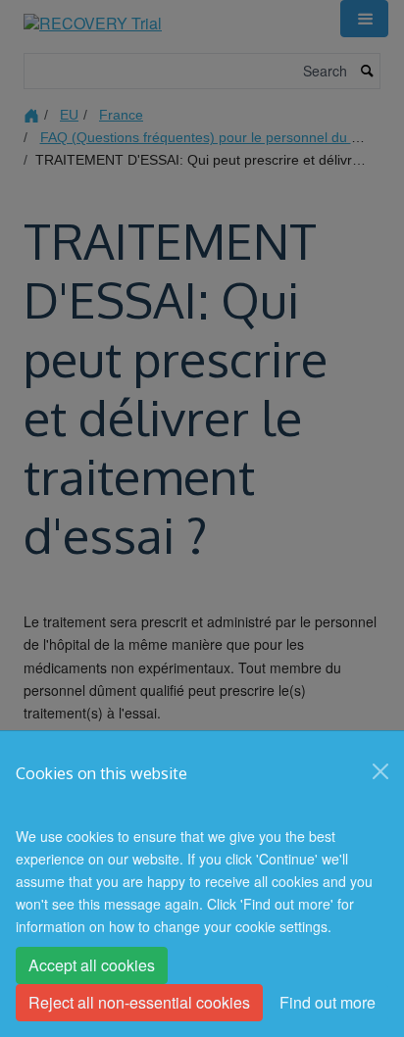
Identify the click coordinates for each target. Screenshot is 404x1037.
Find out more (327, 1002)
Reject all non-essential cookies (139, 1002)
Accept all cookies (91, 965)
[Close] (380, 771)
